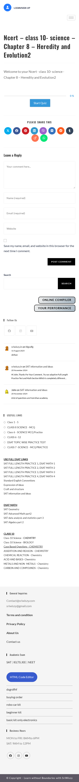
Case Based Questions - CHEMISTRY (23, 546)
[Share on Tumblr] (69, 130)
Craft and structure (14, 489)
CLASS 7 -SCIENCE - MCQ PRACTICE (27, 447)
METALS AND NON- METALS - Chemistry (26, 563)
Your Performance (54, 308)
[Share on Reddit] (60, 130)
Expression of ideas (14, 484)
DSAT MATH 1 (47, 463)
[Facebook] (9, 331)
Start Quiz (40, 103)
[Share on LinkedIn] (34, 130)
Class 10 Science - (13, 538)
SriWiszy (67, 778)
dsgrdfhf (11, 689)
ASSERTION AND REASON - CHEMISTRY (26, 551)
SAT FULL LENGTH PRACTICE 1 (21, 463)
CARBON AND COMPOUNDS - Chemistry (26, 568)
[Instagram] (20, 331)
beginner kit (13, 712)
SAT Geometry (11, 509)
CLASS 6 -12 (14, 437)
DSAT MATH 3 (47, 472)
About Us (12, 633)
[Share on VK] (52, 130)
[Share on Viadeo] (35, 138)
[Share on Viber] (43, 130)
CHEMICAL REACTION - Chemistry (23, 555)
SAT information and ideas (39, 366)
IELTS (16, 662)
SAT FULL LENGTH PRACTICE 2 (21, 467)
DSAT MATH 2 (47, 467)
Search (66, 283)
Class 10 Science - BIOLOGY (19, 542)
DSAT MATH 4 (47, 476)
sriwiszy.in (16, 346)
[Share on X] (8, 130)
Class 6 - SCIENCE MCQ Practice (25, 432)
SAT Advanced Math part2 (18, 513)
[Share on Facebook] (16, 130)
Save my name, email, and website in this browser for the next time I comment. (39, 248)
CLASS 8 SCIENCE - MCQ (21, 427)
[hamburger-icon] (71, 17)
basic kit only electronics (21, 720)
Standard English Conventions (19, 480)
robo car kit (13, 704)
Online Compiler (56, 299)
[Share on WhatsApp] (44, 138)
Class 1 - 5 (13, 422)
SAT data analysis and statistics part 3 (24, 517)
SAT (8, 662)
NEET (31, 662)
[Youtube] (32, 331)
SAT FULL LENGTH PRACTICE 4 (21, 476)
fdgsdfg (29, 346)
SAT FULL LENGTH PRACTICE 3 (21, 472)
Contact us (13, 641)
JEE (23, 662)
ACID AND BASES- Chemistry (20, 559)
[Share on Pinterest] (25, 130)
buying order (14, 697)
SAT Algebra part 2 (14, 522)
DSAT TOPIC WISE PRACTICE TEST (26, 442)
